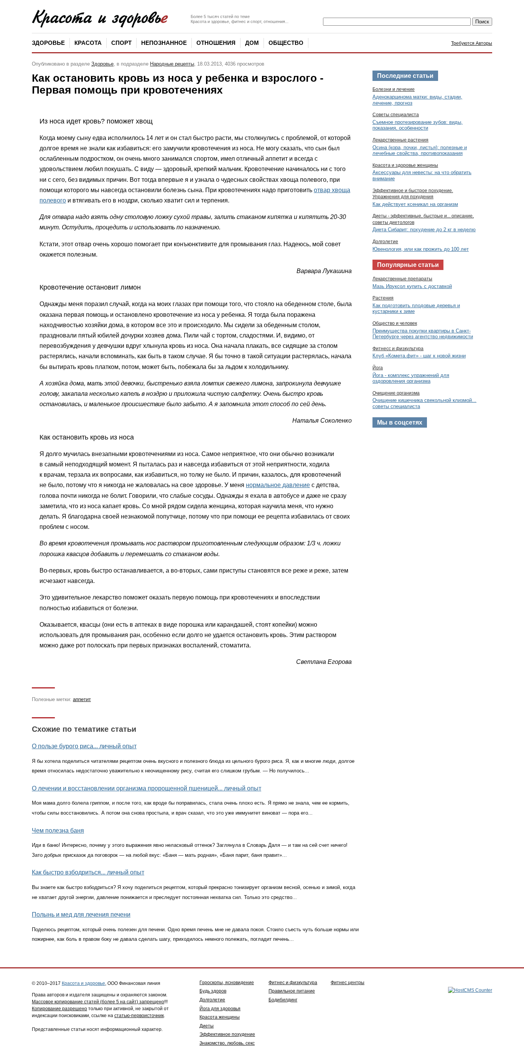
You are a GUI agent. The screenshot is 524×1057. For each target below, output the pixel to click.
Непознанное (164, 43)
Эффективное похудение (227, 1034)
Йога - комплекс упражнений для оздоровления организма (410, 378)
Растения (383, 298)
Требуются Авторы (471, 43)
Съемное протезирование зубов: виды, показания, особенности (417, 125)
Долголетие (385, 241)
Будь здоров (212, 991)
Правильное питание (292, 991)
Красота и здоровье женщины (405, 165)
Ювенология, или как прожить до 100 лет (420, 249)
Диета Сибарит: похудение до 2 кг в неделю (424, 229)
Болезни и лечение (393, 89)
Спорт (121, 43)
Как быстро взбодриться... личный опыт (88, 872)
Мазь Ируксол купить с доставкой (412, 286)
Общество (286, 43)
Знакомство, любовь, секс (227, 1043)
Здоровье (48, 43)
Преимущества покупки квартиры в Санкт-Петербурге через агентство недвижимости (422, 334)
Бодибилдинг (283, 1000)
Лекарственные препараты (402, 279)
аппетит (82, 699)
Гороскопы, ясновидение (226, 982)
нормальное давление (278, 485)
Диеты (206, 1026)
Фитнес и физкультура (293, 982)
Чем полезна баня (58, 830)
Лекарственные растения (400, 140)
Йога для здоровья (220, 1008)
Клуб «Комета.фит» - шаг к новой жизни (419, 356)
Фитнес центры (347, 982)
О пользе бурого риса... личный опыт (84, 746)
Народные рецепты (172, 64)
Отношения (216, 43)
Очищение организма (396, 393)
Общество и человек (394, 323)
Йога (377, 367)
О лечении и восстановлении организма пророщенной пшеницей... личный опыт (146, 788)
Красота (88, 43)
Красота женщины (219, 1017)
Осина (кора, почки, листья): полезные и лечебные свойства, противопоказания (419, 150)
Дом (252, 43)
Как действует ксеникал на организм (415, 204)
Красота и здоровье (83, 983)
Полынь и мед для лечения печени (81, 914)
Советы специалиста (395, 114)
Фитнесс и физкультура (397, 348)
